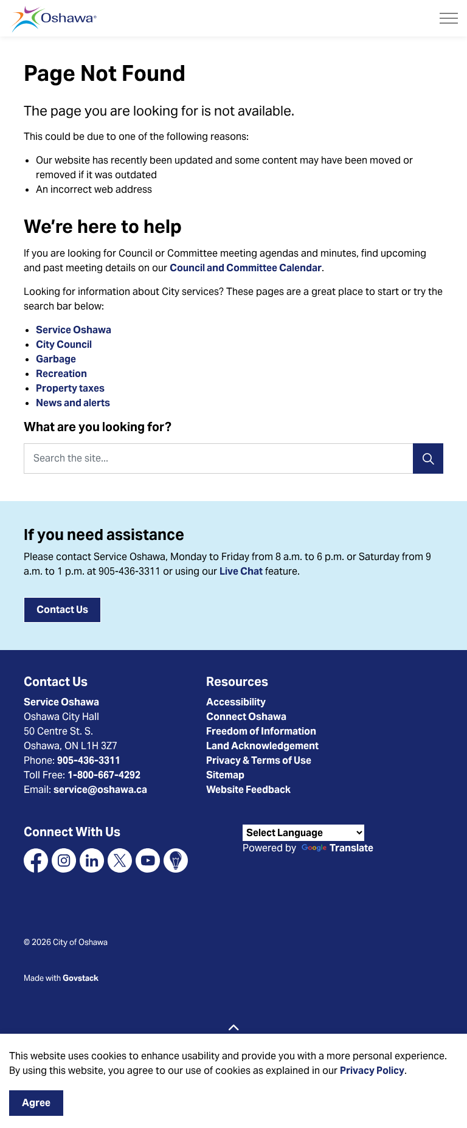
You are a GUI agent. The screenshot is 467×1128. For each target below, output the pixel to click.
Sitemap (225, 775)
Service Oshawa (73, 330)
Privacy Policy (372, 1070)
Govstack (81, 978)
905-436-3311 (88, 760)
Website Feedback (248, 789)
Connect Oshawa (246, 716)
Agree (36, 1102)
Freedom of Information (261, 731)
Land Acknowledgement (262, 745)
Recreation (61, 373)
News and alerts (73, 402)
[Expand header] (449, 18)
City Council (65, 344)
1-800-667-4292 (103, 775)
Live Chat (241, 571)
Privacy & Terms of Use (258, 760)
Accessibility (236, 702)
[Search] (428, 458)
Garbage (56, 359)
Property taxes (70, 388)
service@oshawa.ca (100, 789)
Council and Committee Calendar (246, 267)
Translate (351, 848)
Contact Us (62, 609)
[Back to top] (233, 1028)
